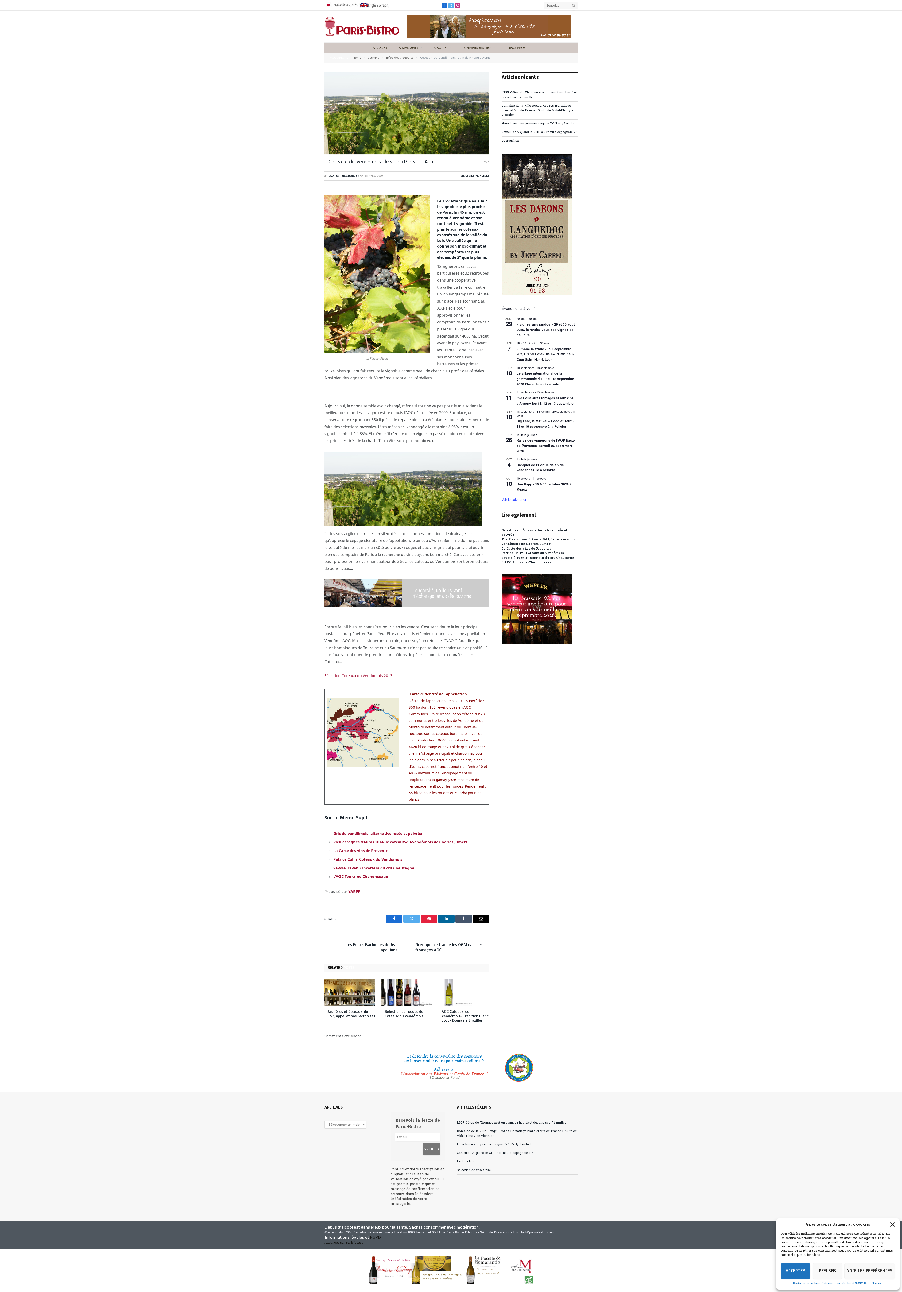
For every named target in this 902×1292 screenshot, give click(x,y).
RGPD (375, 1238)
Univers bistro (477, 47)
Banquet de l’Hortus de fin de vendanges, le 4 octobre (540, 467)
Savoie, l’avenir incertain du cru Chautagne (373, 868)
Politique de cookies (806, 1284)
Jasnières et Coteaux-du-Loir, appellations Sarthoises (351, 1014)
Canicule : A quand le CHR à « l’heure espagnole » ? (540, 132)
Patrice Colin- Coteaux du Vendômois (367, 859)
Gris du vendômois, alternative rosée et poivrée (377, 833)
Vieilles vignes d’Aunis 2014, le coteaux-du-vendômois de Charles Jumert (400, 842)
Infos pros (516, 47)
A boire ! (441, 47)
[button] (892, 1224)
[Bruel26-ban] (406, 606)
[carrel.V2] (537, 294)
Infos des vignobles (475, 176)
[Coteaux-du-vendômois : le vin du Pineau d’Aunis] (406, 113)
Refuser (827, 1271)
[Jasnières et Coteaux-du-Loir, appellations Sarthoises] (349, 992)
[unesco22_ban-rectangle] (451, 1068)
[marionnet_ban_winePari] (451, 1270)
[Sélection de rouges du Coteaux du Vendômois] (406, 992)
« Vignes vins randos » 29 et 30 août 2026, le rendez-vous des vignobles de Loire (546, 329)
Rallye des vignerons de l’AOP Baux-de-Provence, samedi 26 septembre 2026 (546, 445)
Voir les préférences (869, 1271)
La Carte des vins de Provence (360, 850)
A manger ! (408, 47)
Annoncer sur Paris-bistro (343, 1243)
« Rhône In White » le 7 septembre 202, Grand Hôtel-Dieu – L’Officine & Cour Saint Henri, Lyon (545, 354)
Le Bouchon (510, 141)
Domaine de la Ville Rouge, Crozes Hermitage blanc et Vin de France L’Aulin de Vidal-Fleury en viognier (538, 110)
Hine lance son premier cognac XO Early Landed (538, 123)
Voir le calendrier (514, 499)
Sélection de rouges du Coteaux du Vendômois (404, 1014)
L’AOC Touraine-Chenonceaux (360, 876)
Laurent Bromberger (344, 176)
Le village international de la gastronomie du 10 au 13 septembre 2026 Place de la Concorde (545, 378)
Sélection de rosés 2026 (474, 1170)
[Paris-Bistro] (362, 26)
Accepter (795, 1271)
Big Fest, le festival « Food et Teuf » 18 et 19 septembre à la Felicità (545, 424)
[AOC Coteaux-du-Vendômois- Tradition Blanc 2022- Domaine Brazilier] (463, 992)
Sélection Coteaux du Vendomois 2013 (358, 675)
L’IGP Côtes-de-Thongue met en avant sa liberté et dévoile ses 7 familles (511, 1123)
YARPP (354, 891)
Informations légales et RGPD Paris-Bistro (851, 1284)
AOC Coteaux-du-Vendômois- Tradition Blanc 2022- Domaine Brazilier (465, 1016)
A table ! (380, 47)
